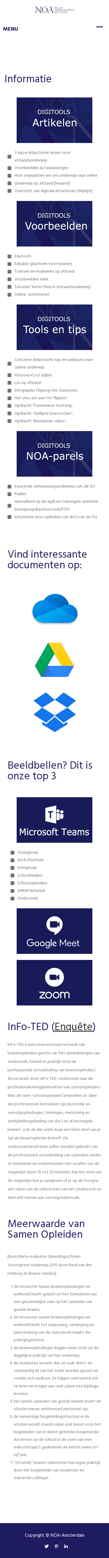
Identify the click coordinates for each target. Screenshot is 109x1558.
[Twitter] (46, 1547)
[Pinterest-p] (56, 1547)
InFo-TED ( (31, 1027)
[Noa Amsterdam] (54, 9)
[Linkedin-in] (64, 1547)
